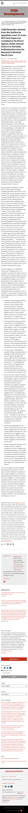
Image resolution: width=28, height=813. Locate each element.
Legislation (18, 62)
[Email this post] (5, 544)
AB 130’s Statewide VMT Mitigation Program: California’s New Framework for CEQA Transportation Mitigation (12, 727)
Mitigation (3, 63)
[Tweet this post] (8, 544)
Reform (8, 63)
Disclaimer (4, 783)
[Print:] (2, 544)
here (16, 110)
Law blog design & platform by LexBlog (13, 810)
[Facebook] (5, 668)
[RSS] (2, 668)
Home (2, 21)
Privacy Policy (11, 783)
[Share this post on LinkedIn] (13, 544)
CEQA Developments (14, 12)
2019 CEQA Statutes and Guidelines (10, 758)
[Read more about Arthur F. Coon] (4, 582)
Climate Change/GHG (14, 61)
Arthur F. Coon (6, 58)
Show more (6, 578)
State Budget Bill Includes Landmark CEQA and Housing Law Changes (13, 593)
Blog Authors (9, 658)
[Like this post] (10, 544)
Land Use (13, 62)
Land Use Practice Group (13, 797)
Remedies (12, 63)
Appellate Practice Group (11, 799)
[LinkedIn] (7, 668)
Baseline (8, 61)
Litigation (23, 62)
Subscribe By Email (7, 670)
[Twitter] (10, 668)
